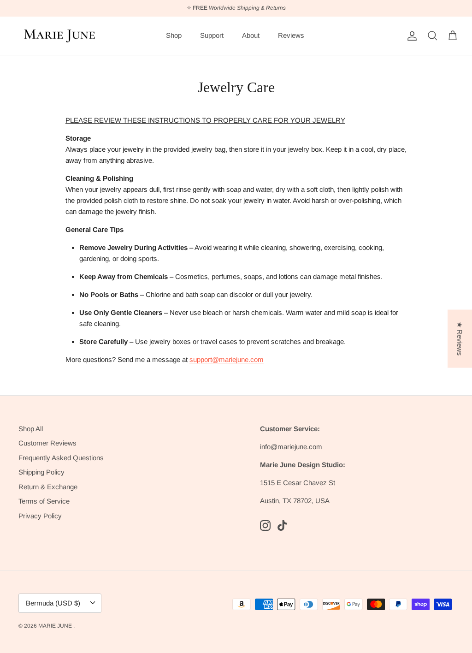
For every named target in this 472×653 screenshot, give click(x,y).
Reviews (291, 35)
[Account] (410, 36)
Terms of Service (44, 501)
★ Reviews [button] (460, 339)
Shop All (30, 429)
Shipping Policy (41, 472)
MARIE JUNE (55, 626)
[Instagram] (265, 525)
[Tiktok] (282, 525)
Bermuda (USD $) (53, 603)
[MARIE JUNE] (60, 36)
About (251, 35)
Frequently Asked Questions (61, 458)
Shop (174, 35)
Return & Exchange (47, 487)
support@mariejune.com (226, 359)
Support (212, 35)
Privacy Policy (40, 516)
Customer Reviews (47, 443)
